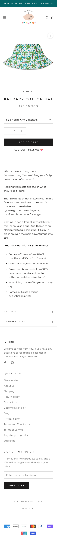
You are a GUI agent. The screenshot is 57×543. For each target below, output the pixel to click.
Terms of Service (13, 429)
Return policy (11, 396)
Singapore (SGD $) (27, 501)
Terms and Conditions (17, 424)
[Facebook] (5, 362)
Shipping (11, 311)
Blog (6, 413)
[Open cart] (52, 17)
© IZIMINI (28, 508)
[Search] (47, 17)
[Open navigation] (4, 17)
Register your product (16, 435)
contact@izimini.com (26, 356)
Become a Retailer (14, 407)
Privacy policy (12, 418)
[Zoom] (50, 35)
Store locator (11, 380)
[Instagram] (12, 362)
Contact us (10, 402)
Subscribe (9, 440)
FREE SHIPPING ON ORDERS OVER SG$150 (28, 3)
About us (9, 385)
